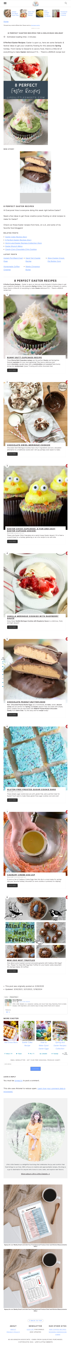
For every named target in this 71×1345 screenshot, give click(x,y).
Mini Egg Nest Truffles (21, 960)
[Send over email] (3, 686)
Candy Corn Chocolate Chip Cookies (21, 249)
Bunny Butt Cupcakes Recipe (24, 357)
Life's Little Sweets (24, 1001)
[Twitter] (9, 1012)
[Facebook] (7, 1012)
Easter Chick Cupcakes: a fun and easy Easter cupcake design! (31, 530)
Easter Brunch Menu (14, 246)
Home (6, 21)
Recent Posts (14, 997)
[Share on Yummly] (3, 682)
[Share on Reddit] (3, 678)
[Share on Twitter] (3, 666)
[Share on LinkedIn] (3, 674)
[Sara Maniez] (8, 1007)
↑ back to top (35, 1320)
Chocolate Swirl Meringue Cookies (28, 445)
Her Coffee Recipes (57, 1329)
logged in (19, 1081)
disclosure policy (35, 25)
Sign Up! (30, 1329)
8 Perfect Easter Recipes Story (18, 240)
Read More (12, 370)
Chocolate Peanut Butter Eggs (26, 702)
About (13, 1329)
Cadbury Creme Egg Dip (21, 875)
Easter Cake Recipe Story (16, 237)
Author (6, 997)
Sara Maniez (17, 1000)
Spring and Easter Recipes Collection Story (23, 243)
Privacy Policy (13, 1332)
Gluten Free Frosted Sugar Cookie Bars (31, 789)
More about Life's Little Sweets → (35, 1174)
